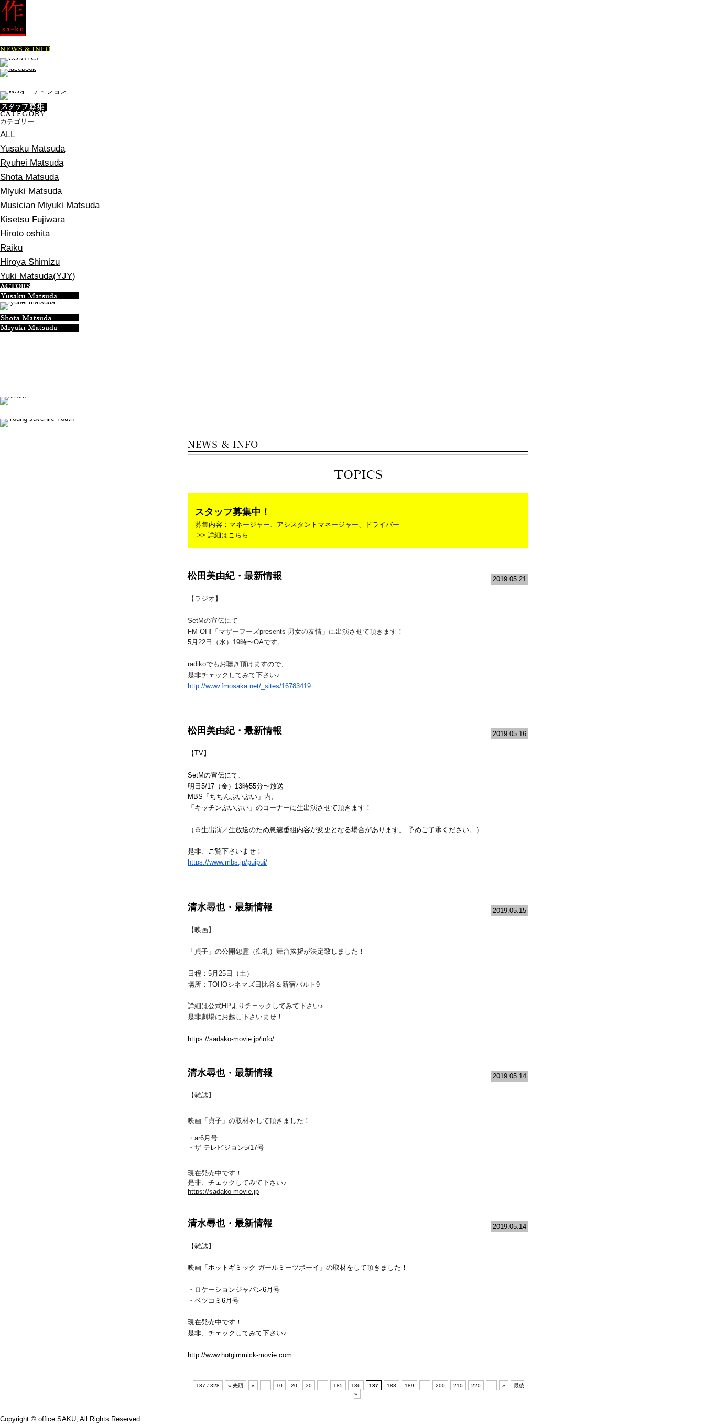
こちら (238, 535)
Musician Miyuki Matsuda (50, 205)
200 (440, 1385)
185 (338, 1385)
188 (391, 1385)
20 (294, 1385)
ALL (7, 134)
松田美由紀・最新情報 (235, 575)
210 (458, 1385)
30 (309, 1385)
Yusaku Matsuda (32, 149)
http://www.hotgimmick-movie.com (240, 1355)
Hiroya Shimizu (30, 262)
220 (476, 1385)
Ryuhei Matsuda (31, 163)
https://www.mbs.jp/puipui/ (227, 862)
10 (279, 1385)
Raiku (11, 248)
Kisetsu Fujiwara (32, 219)
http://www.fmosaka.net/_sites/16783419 (249, 686)
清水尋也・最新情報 (230, 907)
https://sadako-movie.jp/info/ (231, 1039)
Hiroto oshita (25, 234)
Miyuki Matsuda (31, 191)
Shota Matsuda (29, 177)
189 (409, 1385)
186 (356, 1385)
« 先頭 (235, 1385)
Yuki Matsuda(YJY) (37, 276)
